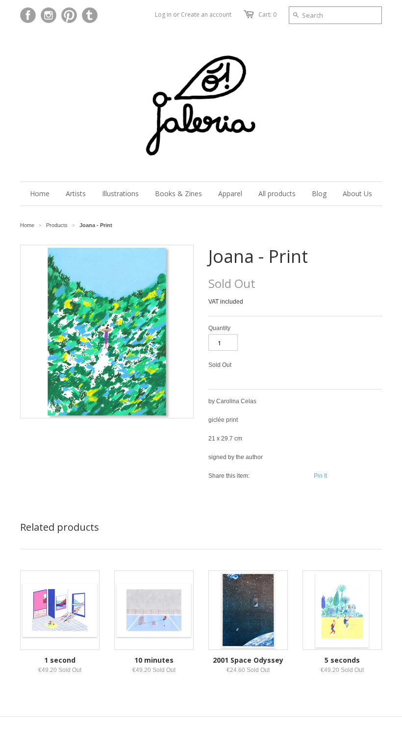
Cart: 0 (267, 14)
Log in (163, 14)
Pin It (320, 475)
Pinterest (69, 15)
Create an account (206, 14)
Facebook (28, 15)
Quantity (219, 328)
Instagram (48, 15)
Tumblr (90, 15)
